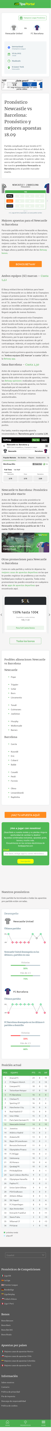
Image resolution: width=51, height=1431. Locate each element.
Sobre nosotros (7, 1382)
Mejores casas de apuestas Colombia (19, 1360)
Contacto (5, 1387)
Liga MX (7, 1275)
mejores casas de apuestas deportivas (20, 572)
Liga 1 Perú (9, 1303)
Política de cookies (9, 1405)
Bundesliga (9, 1289)
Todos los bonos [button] (25, 641)
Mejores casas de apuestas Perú (17, 1365)
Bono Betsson (7, 1320)
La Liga (7, 1280)
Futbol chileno (10, 1299)
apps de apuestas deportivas (21, 585)
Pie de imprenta (8, 1396)
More (43, 1425)
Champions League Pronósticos (34, 18)
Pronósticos (25, 1425)
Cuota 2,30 (32, 364)
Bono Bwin (6, 1325)
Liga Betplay (9, 1294)
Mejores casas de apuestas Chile (17, 1356)
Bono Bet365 (7, 1329)
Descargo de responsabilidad (13, 1401)
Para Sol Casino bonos (25, 628)
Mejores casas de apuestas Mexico (18, 1351)
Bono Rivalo (6, 1334)
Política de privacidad (10, 1391)
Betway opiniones (13, 380)
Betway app (9, 358)
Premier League (11, 1285)
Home (7, 1425)
